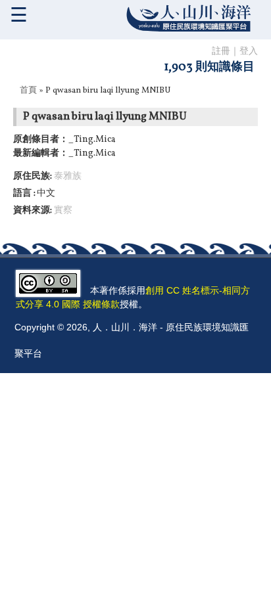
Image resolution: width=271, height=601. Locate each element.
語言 (23, 193)
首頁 (28, 91)
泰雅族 (68, 176)
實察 (63, 210)
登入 (248, 51)
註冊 (221, 51)
